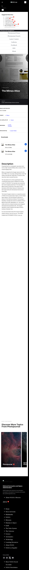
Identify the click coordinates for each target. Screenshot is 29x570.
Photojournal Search (14, 36)
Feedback (14, 45)
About (14, 51)
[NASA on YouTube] (13, 558)
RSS (14, 48)
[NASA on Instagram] (7, 558)
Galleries (14, 42)
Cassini (9, 124)
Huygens (10, 126)
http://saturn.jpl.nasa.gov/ (12, 213)
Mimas (7, 115)
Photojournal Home (14, 33)
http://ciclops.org (18, 215)
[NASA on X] (10, 558)
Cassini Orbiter (13, 130)
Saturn (12, 120)
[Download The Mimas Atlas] (26, 145)
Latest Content (14, 39)
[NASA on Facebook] (4, 558)
